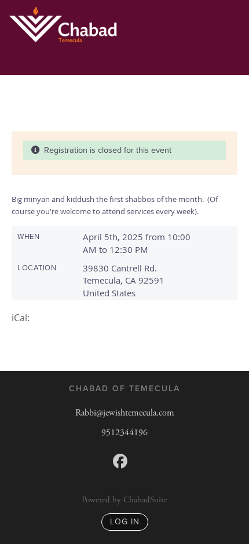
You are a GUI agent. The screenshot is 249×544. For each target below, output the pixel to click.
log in (125, 522)
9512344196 (124, 433)
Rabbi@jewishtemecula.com (124, 413)
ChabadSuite (145, 499)
